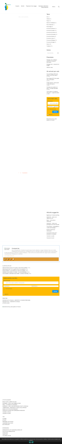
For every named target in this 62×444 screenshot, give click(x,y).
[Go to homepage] (7, 6)
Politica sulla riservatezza (9, 431)
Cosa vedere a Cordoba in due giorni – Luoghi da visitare (53, 92)
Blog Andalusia (6, 424)
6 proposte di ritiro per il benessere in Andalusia (52, 233)
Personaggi (49, 26)
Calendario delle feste (8, 423)
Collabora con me (7, 435)
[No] (60, 440)
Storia (48, 44)
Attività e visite (50, 67)
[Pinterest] (10, 259)
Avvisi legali (5, 432)
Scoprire (4, 418)
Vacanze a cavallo (50, 236)
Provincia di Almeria (51, 28)
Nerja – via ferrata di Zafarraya (51, 221)
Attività (48, 18)
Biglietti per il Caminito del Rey (53, 215)
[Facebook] (8, 259)
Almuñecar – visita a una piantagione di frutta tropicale (53, 224)
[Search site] (58, 7)
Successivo (25, 172)
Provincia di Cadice (51, 30)
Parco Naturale (50, 24)
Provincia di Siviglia (51, 42)
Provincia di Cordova (51, 32)
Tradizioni (49, 46)
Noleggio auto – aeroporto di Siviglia (53, 65)
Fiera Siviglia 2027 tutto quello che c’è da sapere (53, 79)
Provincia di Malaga (51, 40)
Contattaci (5, 434)
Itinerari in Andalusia (51, 22)
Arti (47, 16)
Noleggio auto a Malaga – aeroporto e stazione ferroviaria (52, 61)
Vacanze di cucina (50, 238)
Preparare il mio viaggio (8, 421)
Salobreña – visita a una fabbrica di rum (52, 217)
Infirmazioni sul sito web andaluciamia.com (12, 429)
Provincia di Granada (51, 34)
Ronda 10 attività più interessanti (51, 230)
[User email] (13, 259)
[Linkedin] (5, 259)
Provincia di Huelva (51, 36)
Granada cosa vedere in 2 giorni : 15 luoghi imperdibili (52, 88)
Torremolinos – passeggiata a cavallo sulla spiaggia (53, 227)
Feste (48, 20)
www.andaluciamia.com (9, 255)
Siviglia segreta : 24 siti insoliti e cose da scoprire (53, 83)
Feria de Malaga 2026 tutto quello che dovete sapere (52, 74)
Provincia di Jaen (50, 38)
